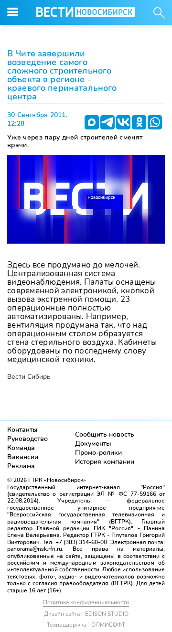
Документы (93, 443)
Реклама (21, 466)
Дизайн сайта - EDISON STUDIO (86, 614)
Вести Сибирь (29, 376)
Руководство (27, 438)
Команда (21, 447)
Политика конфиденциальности (86, 602)
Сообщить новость (104, 434)
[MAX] (92, 122)
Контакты (22, 429)
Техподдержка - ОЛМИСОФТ (86, 625)
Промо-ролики (98, 452)
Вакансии (22, 456)
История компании (104, 461)
